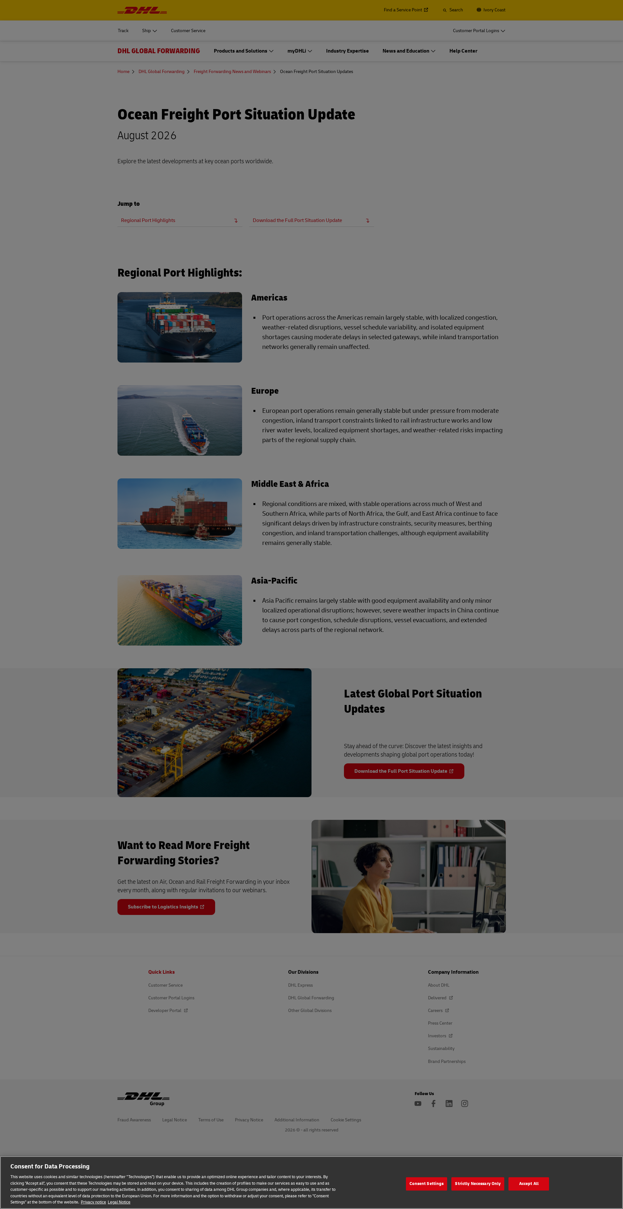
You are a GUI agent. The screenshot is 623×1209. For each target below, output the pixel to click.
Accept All (529, 1183)
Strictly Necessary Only (478, 1183)
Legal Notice (119, 1202)
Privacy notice (93, 1202)
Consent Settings (426, 1183)
